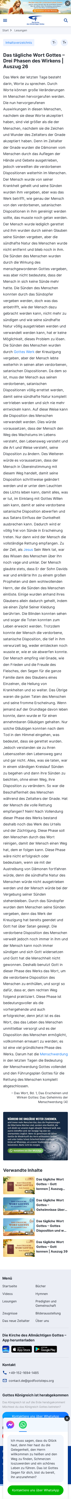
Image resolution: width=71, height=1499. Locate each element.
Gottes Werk (24, 352)
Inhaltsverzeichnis (19, 43)
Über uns (42, 1321)
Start (5, 30)
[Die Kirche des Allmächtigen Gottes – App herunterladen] (5, 1349)
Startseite (9, 1286)
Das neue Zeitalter (16, 1321)
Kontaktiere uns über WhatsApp (35, 1416)
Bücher (41, 1286)
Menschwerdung (54, 1054)
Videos (7, 1294)
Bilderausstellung (48, 1313)
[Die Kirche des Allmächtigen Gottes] (35, 20)
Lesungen (20, 30)
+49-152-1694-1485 (24, 1373)
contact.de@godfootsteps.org (31, 1381)
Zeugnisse (9, 1313)
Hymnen (42, 1294)
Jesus (28, 549)
